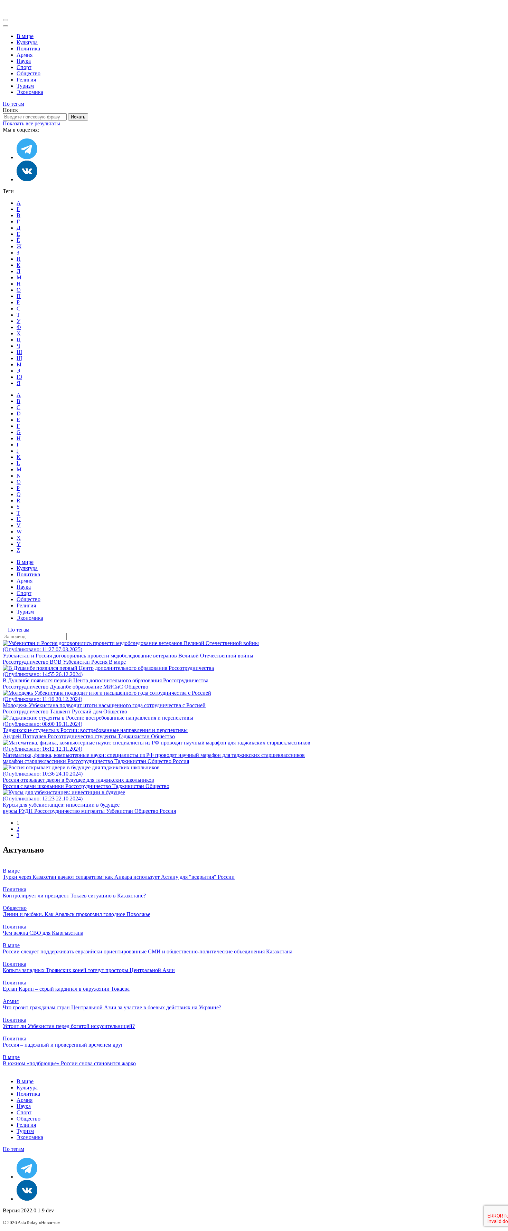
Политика (28, 48)
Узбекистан (77, 662)
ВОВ (56, 662)
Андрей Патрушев (25, 736)
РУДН (26, 811)
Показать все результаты (31, 123)
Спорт (24, 67)
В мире (25, 36)
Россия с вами (20, 786)
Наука (24, 61)
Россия (100, 662)
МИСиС (113, 687)
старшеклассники (46, 761)
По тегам (13, 104)
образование (88, 687)
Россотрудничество (26, 662)
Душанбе (61, 687)
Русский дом (87, 711)
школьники (51, 786)
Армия (24, 55)
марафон (14, 761)
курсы (11, 811)
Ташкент (61, 711)
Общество (28, 73)
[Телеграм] (27, 157)
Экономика (30, 92)
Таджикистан (134, 736)
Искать (78, 116)
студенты (106, 736)
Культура (27, 42)
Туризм (25, 86)
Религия (26, 80)
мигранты (93, 811)
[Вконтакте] (27, 179)
